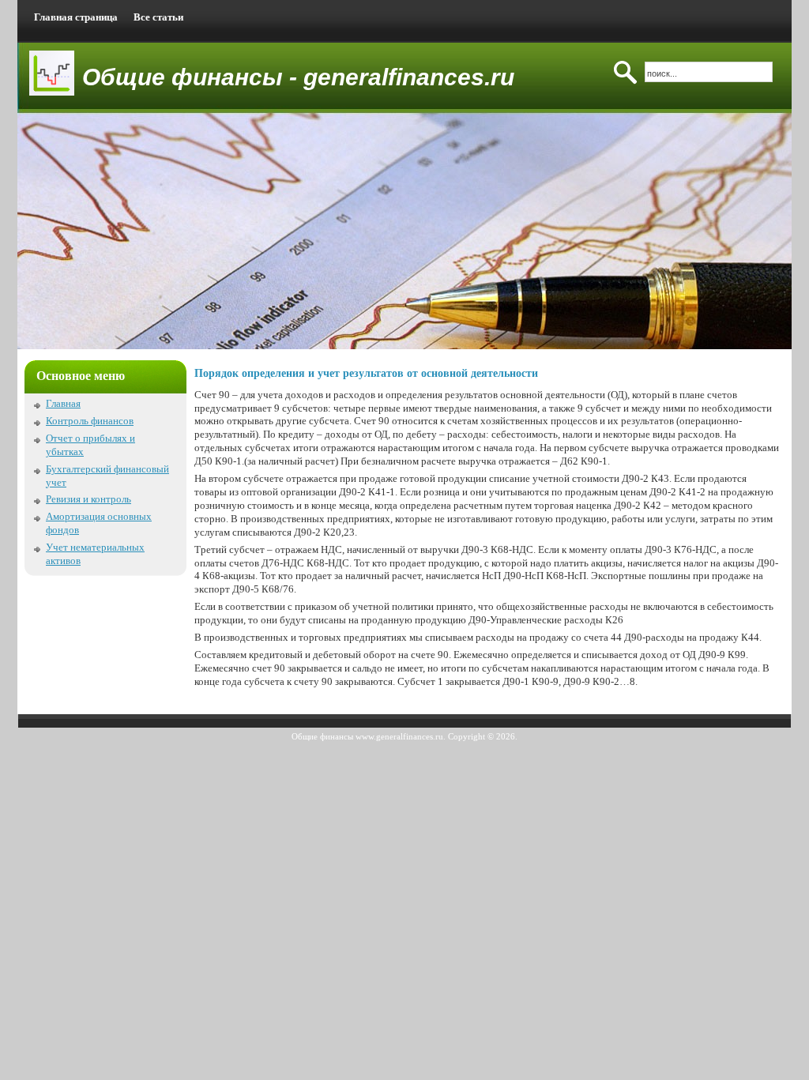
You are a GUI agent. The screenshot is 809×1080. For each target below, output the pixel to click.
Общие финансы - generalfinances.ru (298, 77)
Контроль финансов (90, 421)
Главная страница (76, 17)
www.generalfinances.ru (399, 736)
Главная (63, 403)
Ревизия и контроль (88, 499)
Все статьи (158, 17)
